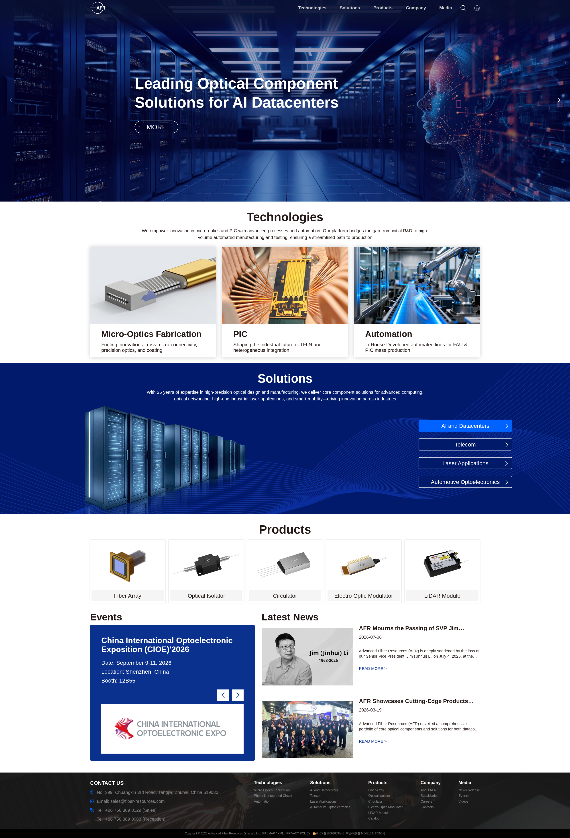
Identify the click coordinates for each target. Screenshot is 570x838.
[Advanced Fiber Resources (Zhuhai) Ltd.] (103, 5)
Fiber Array (376, 790)
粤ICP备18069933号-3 (330, 833)
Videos (463, 801)
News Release (469, 790)
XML (281, 833)
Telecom (465, 444)
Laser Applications (465, 463)
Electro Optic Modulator (385, 807)
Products (377, 782)
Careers (426, 801)
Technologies (268, 782)
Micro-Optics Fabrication (272, 790)
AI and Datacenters (465, 425)
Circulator (375, 801)
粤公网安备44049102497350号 (365, 833)
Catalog (373, 818)
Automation (262, 801)
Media (464, 782)
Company (431, 782)
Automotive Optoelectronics (465, 482)
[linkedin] (477, 8)
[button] (11, 100)
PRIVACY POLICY (298, 833)
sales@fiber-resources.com (137, 801)
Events (463, 795)
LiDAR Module (378, 813)
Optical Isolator (379, 795)
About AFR (428, 790)
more (285, 126)
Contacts (427, 807)
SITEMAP (268, 833)
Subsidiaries (429, 795)
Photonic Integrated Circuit (273, 795)
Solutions (320, 782)
